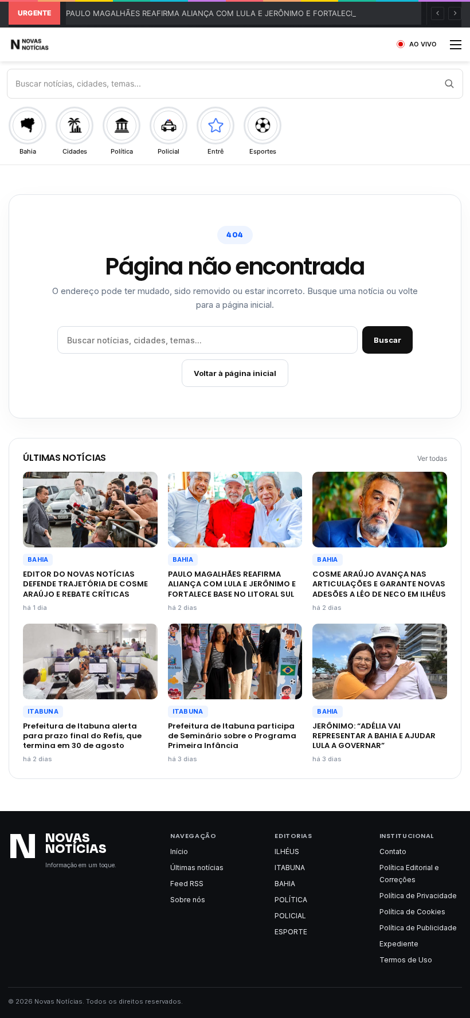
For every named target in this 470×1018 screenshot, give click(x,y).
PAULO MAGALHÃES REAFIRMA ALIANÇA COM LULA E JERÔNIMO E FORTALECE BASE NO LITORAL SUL (252, 13)
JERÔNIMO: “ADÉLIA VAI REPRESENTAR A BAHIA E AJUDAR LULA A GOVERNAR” (374, 736)
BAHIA (38, 559)
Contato (392, 851)
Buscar (387, 339)
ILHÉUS (287, 851)
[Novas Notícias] (43, 44)
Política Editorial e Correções (409, 873)
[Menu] (455, 48)
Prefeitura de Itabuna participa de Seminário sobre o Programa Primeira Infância (232, 736)
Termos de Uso (405, 960)
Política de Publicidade (418, 927)
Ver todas (432, 458)
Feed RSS (186, 883)
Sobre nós (187, 899)
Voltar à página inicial (235, 373)
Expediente (398, 943)
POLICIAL (290, 915)
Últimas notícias (197, 867)
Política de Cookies (412, 911)
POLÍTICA (291, 899)
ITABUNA (43, 711)
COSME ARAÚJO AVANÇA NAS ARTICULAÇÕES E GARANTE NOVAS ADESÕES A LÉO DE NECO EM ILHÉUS (379, 584)
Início (179, 851)
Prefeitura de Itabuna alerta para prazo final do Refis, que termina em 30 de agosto (82, 736)
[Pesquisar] (449, 83)
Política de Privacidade (418, 895)
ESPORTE (291, 931)
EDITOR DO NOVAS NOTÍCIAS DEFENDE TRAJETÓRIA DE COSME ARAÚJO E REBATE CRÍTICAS (85, 584)
